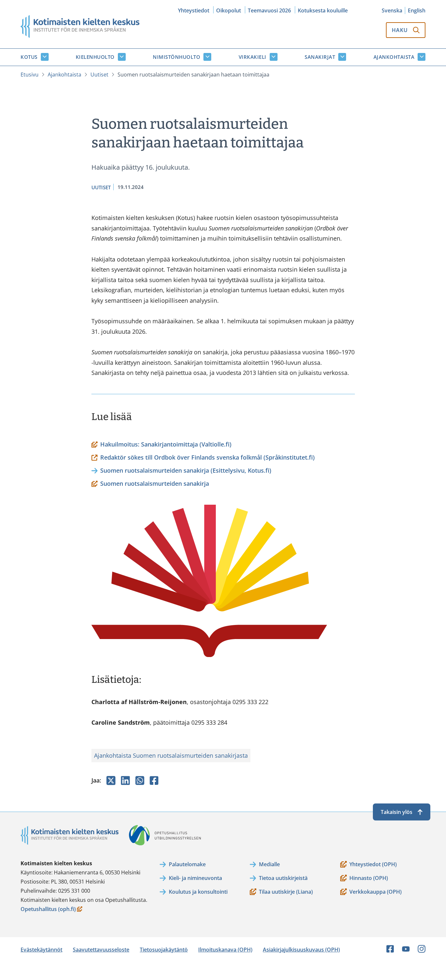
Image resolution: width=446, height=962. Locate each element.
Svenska (392, 10)
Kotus (29, 57)
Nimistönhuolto (176, 57)
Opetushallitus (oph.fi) (48, 909)
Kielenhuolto (95, 57)
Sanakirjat (320, 57)
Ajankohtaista (394, 57)
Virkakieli (252, 57)
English (416, 10)
